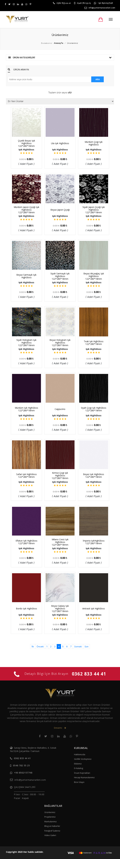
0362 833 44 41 (64, 3)
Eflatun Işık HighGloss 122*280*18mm (26, 542)
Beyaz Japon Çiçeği (60, 209)
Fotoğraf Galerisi (52, 830)
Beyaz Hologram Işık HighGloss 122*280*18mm (60, 342)
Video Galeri (50, 835)
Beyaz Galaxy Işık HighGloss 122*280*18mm (60, 608)
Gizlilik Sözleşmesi (82, 759)
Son (86, 646)
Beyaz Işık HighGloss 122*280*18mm (93, 475)
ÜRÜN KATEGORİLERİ (23, 57)
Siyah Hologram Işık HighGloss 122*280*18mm (26, 342)
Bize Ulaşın (79, 782)
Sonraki (78, 646)
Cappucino (60, 409)
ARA (97, 79)
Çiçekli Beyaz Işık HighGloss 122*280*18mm (26, 143)
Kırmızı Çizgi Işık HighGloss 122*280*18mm (60, 475)
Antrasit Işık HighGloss (93, 608)
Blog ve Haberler (52, 826)
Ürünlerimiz (49, 812)
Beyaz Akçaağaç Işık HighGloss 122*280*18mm (93, 276)
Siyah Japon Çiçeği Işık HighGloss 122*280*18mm (93, 210)
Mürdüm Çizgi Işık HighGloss (93, 143)
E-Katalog (78, 768)
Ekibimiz (78, 763)
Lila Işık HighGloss (60, 143)
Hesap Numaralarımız (84, 777)
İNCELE (28, 131)
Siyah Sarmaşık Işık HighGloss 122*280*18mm (60, 276)
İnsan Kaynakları (82, 772)
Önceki (40, 646)
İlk (33, 646)
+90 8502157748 (105, 3)
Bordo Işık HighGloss (26, 608)
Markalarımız (50, 821)
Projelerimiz (50, 816)
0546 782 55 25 (84, 3)
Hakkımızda (79, 754)
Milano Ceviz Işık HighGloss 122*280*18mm (60, 542)
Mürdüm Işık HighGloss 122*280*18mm (26, 409)
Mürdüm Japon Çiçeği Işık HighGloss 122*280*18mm (26, 210)
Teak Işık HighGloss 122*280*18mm (93, 342)
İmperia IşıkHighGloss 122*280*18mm (94, 542)
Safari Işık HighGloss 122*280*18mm (26, 475)
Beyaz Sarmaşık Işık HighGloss (26, 276)
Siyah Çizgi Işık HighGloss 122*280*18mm (93, 409)
